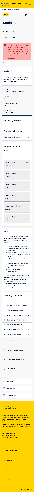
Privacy (8, 479)
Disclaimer (9, 460)
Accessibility (10, 470)
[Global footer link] (10, 408)
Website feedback (11, 450)
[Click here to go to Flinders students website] (6, 5)
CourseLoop (28, 489)
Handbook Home (6, 9)
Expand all (26, 126)
